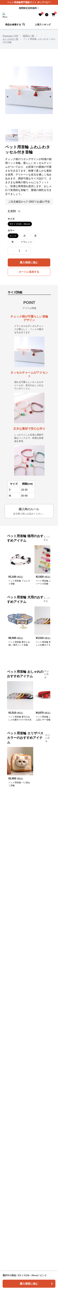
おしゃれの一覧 (10, 39)
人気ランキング (43, 24)
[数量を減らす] (12, 250)
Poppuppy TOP (10, 35)
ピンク (13, 235)
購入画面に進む (29, 262)
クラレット (26, 242)
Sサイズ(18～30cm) (20, 224)
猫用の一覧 (28, 35)
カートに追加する (29, 271)
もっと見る (47, 538)
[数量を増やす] (26, 250)
